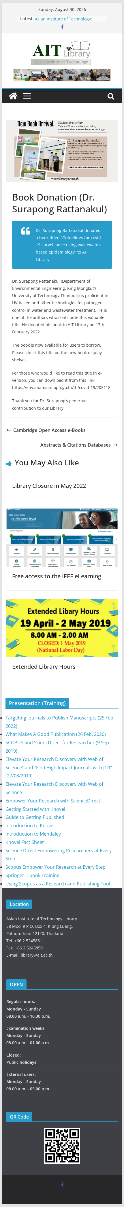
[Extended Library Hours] (61, 603)
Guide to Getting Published (34, 817)
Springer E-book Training (32, 875)
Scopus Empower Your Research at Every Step (55, 867)
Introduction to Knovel (30, 825)
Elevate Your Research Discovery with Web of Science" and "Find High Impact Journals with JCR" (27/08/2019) (58, 767)
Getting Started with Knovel (35, 809)
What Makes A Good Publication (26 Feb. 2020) (55, 734)
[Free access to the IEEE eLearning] (61, 512)
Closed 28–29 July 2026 (57, 16)
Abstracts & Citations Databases (75, 445)
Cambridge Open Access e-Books (49, 430)
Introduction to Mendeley (33, 834)
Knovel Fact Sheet (24, 842)
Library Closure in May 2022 (49, 486)
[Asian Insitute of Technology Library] (13, 96)
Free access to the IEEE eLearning (56, 576)
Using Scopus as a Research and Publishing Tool (57, 884)
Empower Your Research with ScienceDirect (52, 801)
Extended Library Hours (44, 666)
